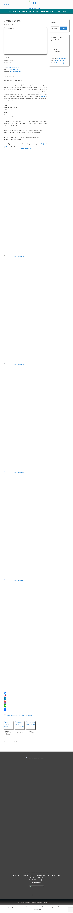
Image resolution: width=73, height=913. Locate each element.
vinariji (43, 96)
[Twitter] (25, 694)
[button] (57, 4)
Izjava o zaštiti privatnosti (38, 895)
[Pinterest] (25, 696)
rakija (19, 126)
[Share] (25, 710)
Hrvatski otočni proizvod (12, 715)
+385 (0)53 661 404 (61, 58)
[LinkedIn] (25, 698)
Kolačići (30, 895)
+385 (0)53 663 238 (59, 60)
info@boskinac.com (13, 67)
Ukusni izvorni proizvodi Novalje (25, 715)
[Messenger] (25, 708)
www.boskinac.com (12, 69)
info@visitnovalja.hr (60, 63)
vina (17, 101)
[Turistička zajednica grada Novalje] (36, 6)
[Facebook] (25, 692)
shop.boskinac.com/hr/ (16, 71)
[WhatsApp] (25, 705)
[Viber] (25, 703)
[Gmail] (25, 701)
